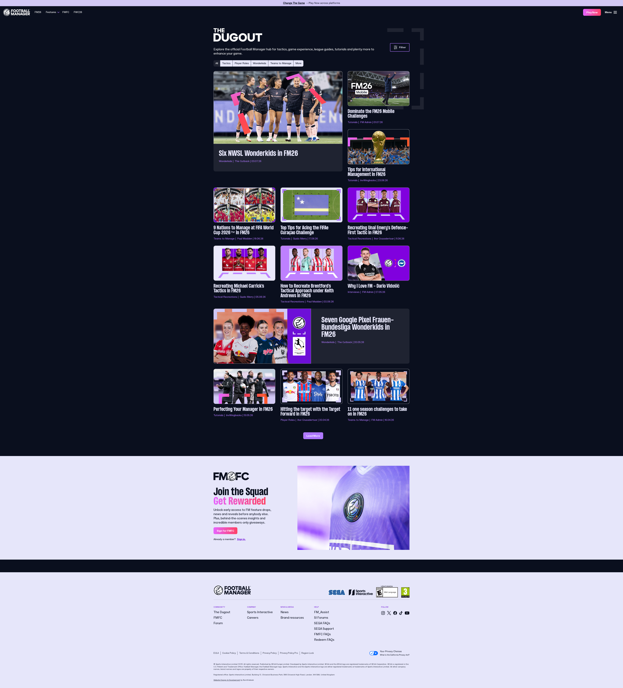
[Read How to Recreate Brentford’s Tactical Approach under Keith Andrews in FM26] (311, 274)
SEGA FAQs (322, 623)
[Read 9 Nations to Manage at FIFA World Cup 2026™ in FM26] (244, 214)
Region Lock (307, 653)
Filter (402, 47)
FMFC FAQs (322, 634)
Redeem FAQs (324, 640)
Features (51, 12)
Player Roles (242, 63)
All (216, 63)
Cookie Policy (229, 653)
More (298, 63)
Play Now (592, 12)
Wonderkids (259, 63)
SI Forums (321, 618)
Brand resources (292, 618)
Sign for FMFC (225, 530)
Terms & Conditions (249, 653)
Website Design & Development (227, 680)
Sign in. (241, 539)
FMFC (65, 12)
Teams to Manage (280, 63)
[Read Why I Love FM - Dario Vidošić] (378, 274)
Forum (218, 623)
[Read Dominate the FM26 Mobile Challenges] (378, 97)
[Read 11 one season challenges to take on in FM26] (378, 395)
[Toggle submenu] (58, 12)
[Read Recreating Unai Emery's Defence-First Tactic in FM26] (378, 214)
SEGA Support (324, 629)
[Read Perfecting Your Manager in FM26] (244, 395)
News (285, 612)
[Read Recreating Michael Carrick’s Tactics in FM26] (244, 274)
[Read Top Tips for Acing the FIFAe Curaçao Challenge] (311, 214)
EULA (216, 653)
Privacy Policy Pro (289, 653)
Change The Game (294, 3)
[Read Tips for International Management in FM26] (378, 155)
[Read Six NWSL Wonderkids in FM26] (278, 126)
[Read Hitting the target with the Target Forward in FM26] (311, 395)
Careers (252, 618)
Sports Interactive (260, 612)
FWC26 (78, 12)
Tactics (226, 63)
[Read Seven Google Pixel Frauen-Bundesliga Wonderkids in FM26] (311, 336)
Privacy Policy (270, 653)
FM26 (38, 12)
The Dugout (222, 612)
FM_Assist (321, 612)
